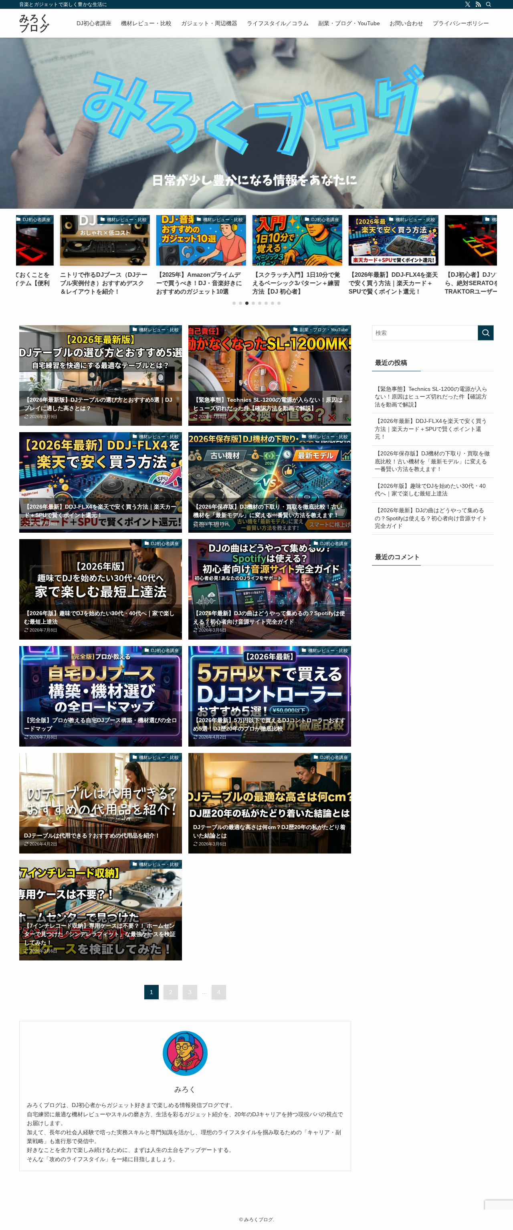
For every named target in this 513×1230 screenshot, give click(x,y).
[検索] (488, 4)
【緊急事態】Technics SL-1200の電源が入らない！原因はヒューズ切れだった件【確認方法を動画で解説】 (431, 397)
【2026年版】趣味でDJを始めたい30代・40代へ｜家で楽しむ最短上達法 (430, 490)
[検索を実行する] (486, 332)
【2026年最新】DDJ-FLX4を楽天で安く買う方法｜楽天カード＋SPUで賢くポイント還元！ (431, 429)
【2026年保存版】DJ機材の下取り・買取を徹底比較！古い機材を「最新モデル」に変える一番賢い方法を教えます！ (432, 461)
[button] (234, 303)
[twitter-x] (468, 4)
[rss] (478, 4)
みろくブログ (34, 23)
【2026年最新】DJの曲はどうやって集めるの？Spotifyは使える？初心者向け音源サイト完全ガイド (431, 518)
